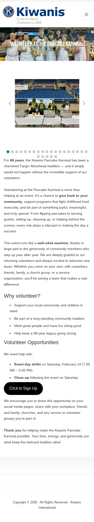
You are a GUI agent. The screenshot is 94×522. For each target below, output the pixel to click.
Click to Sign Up (23, 388)
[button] (8, 151)
